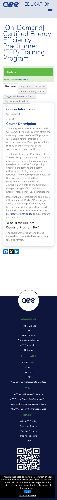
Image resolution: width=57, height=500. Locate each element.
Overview (10, 86)
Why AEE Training (28, 421)
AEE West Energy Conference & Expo (28, 408)
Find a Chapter (28, 335)
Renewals (28, 372)
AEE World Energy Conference (28, 394)
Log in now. (23, 79)
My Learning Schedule (16, 101)
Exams (28, 367)
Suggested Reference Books (19, 96)
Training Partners (29, 431)
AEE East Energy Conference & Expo (28, 404)
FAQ (28, 377)
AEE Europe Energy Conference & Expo (28, 399)
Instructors (40, 86)
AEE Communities (28, 345)
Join (28, 330)
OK (27, 491)
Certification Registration (32, 91)
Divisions (28, 350)
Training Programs (28, 435)
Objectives (25, 86)
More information (27, 495)
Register (12, 71)
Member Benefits (29, 325)
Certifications (28, 362)
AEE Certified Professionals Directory (28, 381)
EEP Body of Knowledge (19, 214)
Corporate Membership (28, 340)
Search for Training (28, 426)
